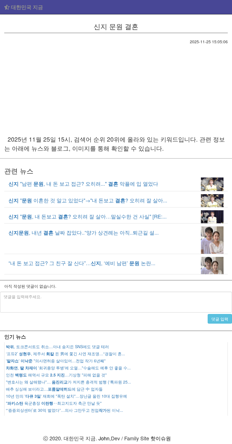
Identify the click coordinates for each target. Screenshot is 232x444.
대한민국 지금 (26, 7)
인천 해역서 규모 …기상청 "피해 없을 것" (56, 375)
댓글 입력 (219, 319)
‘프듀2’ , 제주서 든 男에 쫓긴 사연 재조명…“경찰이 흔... (65, 353)
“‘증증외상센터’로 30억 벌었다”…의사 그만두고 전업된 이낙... (64, 410)
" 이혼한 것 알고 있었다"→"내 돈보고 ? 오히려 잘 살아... (87, 200)
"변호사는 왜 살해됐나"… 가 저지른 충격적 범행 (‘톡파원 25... (68, 382)
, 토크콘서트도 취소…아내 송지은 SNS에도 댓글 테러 (57, 346)
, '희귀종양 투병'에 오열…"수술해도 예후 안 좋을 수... (68, 368)
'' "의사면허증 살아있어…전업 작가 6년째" (56, 360)
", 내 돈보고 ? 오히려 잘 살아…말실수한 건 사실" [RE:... (87, 216)
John (103, 438)
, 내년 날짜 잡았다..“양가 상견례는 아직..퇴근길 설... (83, 232)
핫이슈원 (161, 438)
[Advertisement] (116, 86)
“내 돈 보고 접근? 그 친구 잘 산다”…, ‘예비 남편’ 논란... (81, 263)
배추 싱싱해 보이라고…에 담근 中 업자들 (54, 389)
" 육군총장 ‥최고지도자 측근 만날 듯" (54, 403)
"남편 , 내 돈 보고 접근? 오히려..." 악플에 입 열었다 (83, 183)
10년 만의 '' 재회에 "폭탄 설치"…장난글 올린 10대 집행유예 (66, 396)
